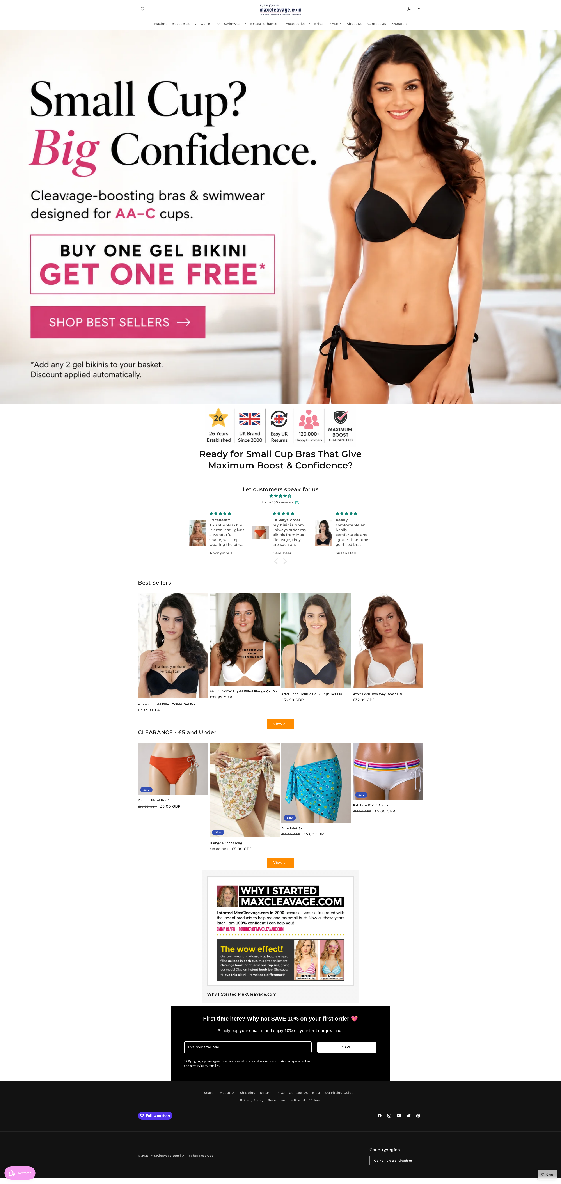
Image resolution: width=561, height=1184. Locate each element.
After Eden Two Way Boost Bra (377, 694)
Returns (266, 1093)
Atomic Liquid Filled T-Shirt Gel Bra (166, 704)
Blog (316, 1093)
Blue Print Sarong (295, 828)
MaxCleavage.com (165, 1155)
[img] (280, 496)
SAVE (347, 1047)
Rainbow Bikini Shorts (371, 805)
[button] (143, 9)
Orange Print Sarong (226, 843)
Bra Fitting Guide (339, 1093)
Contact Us (298, 1093)
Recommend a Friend (286, 1100)
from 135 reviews (278, 502)
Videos (315, 1100)
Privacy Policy (251, 1100)
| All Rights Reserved (197, 1155)
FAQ (281, 1093)
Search (210, 1093)
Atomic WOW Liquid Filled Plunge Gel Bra (244, 691)
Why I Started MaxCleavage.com (242, 994)
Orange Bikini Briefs (154, 800)
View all (280, 724)
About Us (228, 1093)
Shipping (248, 1093)
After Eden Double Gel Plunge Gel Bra (311, 694)
